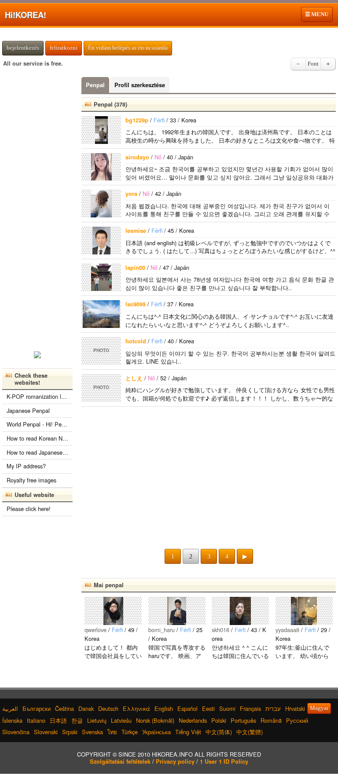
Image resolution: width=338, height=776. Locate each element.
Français (250, 708)
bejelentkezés (23, 48)
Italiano (36, 720)
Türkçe (129, 732)
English (163, 708)
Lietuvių (97, 720)
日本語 (58, 720)
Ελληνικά (136, 708)
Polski (218, 720)
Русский (297, 720)
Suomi (227, 708)
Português (243, 720)
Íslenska (12, 720)
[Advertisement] (209, 477)
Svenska (92, 732)
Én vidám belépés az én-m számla (128, 48)
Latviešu (121, 720)
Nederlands (193, 720)
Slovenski (46, 732)
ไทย (112, 732)
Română (271, 720)
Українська (156, 732)
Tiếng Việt (188, 732)
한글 (77, 720)
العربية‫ (10, 708)
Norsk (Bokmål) (155, 720)
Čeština (64, 708)
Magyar (319, 708)
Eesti (208, 708)
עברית (273, 708)
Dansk (86, 708)
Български (36, 708)
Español (187, 708)
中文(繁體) (249, 732)
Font (313, 64)
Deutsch (108, 708)
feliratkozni (63, 48)
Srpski (69, 732)
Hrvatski (295, 708)
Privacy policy (175, 761)
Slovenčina (15, 732)
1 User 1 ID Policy (224, 761)
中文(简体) (219, 732)
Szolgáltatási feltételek (120, 761)
